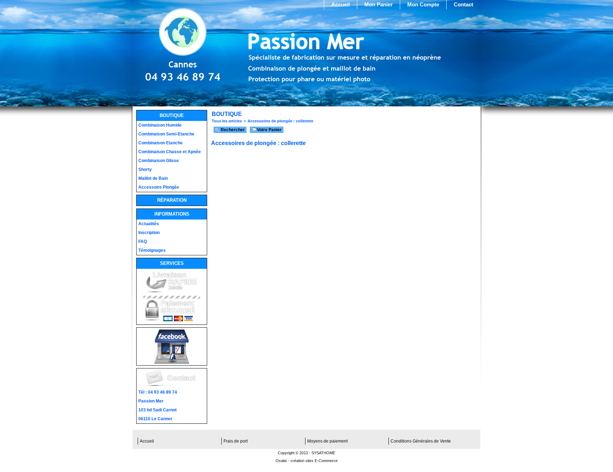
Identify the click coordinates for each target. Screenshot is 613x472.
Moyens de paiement (327, 441)
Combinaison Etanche (160, 142)
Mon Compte (423, 4)
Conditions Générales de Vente (421, 441)
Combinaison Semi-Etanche (166, 134)
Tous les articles (227, 121)
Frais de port (235, 441)
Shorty (145, 169)
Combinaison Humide (160, 125)
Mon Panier (378, 4)
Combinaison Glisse (158, 160)
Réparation (172, 200)
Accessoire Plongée (158, 187)
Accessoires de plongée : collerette (280, 121)
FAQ (142, 241)
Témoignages (152, 250)
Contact (463, 4)
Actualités (148, 223)
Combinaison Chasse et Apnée (169, 151)
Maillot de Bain (153, 178)
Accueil (340, 4)
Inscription (149, 232)
